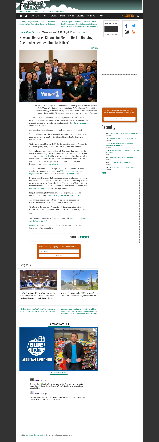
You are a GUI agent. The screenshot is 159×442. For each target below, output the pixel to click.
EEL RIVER (36, 11)
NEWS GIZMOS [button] (35, 16)
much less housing (36, 188)
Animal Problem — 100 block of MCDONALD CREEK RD (119, 144)
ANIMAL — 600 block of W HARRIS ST (123, 138)
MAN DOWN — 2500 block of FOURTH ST (124, 133)
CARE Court (75, 195)
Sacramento (82, 32)
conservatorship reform (56, 195)
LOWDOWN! (54, 16)
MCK (44, 11)
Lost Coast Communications (35, 435)
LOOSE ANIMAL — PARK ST (121, 162)
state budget (69, 173)
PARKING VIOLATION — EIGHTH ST (122, 157)
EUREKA (20, 11)
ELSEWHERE (80, 16)
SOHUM (51, 11)
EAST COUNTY (60, 11)
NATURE (62, 16)
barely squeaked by (51, 164)
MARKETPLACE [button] (91, 16)
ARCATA (28, 11)
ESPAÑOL (94, 48)
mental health (43, 156)
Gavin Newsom (79, 123)
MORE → (105, 173)
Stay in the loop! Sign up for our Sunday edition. (58, 246)
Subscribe (119, 119)
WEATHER (71, 16)
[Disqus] (59, 404)
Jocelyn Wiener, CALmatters (30, 32)
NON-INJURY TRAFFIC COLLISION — (123, 167)
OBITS (45, 16)
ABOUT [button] (102, 16)
